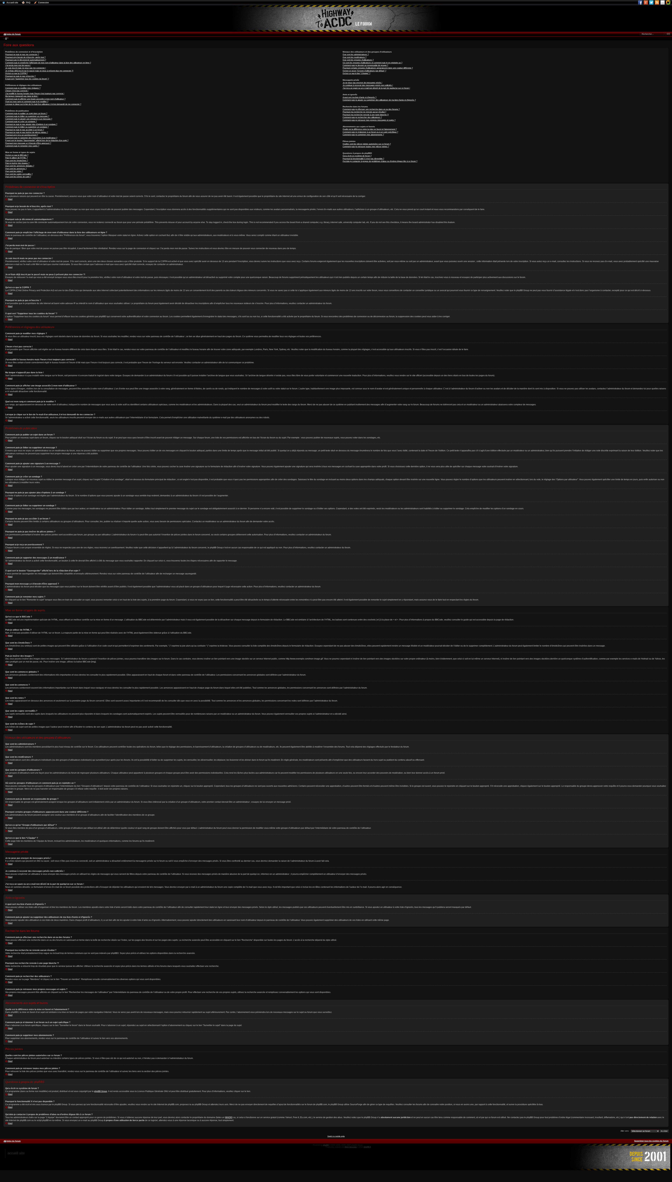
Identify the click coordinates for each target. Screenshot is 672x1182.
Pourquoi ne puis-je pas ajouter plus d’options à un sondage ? (31, 124)
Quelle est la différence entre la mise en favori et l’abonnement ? (370, 129)
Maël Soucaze (351, 1147)
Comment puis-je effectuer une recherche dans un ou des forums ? (371, 109)
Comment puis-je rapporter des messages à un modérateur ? (31, 138)
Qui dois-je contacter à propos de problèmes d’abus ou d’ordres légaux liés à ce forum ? (380, 161)
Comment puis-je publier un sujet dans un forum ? (26, 113)
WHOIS (228, 1117)
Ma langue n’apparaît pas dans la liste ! (21, 96)
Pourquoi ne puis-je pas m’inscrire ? (20, 76)
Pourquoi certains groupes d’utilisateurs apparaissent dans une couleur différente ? (378, 68)
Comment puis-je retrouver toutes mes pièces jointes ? (366, 146)
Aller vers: (625, 1131)
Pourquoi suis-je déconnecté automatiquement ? (25, 60)
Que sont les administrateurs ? (356, 54)
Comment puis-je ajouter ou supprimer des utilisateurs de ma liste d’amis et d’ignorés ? (379, 100)
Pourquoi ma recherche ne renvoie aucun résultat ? (364, 112)
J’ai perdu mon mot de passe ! (18, 65)
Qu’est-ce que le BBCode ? (16, 155)
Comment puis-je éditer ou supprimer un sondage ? (27, 127)
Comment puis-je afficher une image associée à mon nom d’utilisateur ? (35, 99)
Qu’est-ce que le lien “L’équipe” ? (356, 73)
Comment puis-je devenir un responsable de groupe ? (365, 65)
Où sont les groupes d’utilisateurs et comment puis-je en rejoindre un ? (372, 63)
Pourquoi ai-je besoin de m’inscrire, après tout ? (25, 57)
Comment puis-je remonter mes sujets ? (22, 146)
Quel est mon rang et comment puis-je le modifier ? (26, 101)
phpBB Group (100, 1091)
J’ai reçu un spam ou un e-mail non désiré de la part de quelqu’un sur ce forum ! (376, 88)
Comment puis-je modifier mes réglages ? (22, 88)
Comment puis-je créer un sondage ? (21, 121)
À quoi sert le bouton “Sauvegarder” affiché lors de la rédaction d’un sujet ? (36, 140)
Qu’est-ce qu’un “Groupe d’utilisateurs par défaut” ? (364, 71)
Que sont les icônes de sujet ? (18, 177)
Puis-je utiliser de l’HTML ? (16, 158)
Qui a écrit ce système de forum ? (357, 156)
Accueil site (16, 1153)
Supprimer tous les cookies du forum (651, 1141)
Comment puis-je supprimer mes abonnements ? (363, 135)
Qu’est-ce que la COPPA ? (16, 73)
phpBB (326, 1145)
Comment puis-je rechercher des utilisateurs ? (362, 117)
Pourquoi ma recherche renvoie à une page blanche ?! (366, 115)
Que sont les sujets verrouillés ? (19, 174)
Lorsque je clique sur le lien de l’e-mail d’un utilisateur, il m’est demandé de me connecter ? (43, 104)
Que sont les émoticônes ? (16, 160)
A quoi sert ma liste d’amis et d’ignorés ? (359, 97)
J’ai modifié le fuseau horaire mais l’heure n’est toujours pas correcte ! (34, 93)
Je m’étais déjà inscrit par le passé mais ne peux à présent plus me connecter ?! (39, 71)
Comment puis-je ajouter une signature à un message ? (28, 119)
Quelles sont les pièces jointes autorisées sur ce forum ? (367, 144)
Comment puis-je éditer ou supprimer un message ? (27, 116)
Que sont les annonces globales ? (19, 166)
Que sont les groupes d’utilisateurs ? (358, 60)
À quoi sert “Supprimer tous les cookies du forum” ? (27, 79)
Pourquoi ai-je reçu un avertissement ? (21, 135)
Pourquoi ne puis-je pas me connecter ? (22, 54)
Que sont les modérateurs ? (354, 57)
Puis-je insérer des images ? (17, 163)
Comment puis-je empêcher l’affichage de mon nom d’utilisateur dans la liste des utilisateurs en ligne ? (48, 63)
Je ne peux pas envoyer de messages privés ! (362, 83)
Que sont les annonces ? (16, 169)
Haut (10, 199)
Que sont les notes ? (14, 171)
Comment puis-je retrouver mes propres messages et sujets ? (369, 120)
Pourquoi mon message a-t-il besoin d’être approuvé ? (28, 143)
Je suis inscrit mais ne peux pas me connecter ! (25, 68)
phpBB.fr (367, 1147)
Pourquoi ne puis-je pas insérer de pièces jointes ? (26, 132)
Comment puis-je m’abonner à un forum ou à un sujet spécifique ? (370, 132)
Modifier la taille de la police (6, 38)
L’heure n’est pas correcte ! (16, 91)
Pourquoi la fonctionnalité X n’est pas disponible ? (363, 159)
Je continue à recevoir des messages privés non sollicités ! (368, 85)
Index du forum (13, 34)
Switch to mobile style (336, 1136)
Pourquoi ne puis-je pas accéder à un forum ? (24, 130)
